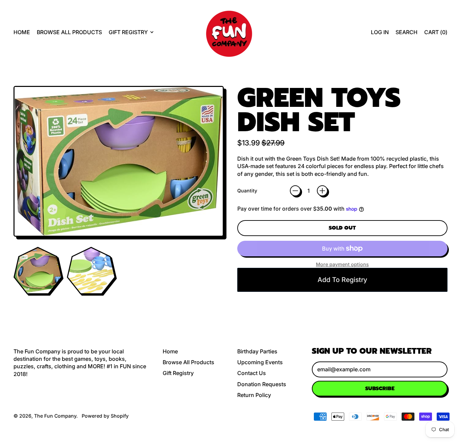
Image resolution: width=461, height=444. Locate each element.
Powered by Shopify (105, 416)
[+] (322, 190)
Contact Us (251, 373)
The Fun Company (55, 416)
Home (21, 32)
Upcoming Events (260, 362)
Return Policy (254, 395)
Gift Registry (178, 373)
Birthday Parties (257, 351)
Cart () (436, 34)
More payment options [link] (342, 264)
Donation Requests (261, 384)
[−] (295, 190)
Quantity (247, 190)
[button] (406, 32)
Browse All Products (69, 32)
